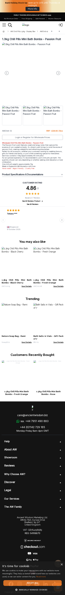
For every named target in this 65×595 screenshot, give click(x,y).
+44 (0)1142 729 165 (32, 427)
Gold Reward (40, 18)
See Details (27, 286)
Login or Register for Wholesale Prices (32, 137)
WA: (34, 421)
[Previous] (52, 31)
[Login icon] (60, 25)
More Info (32, 9)
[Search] (10, 25)
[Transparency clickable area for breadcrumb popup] (19, 31)
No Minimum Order (11, 18)
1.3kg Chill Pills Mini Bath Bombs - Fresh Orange (16, 392)
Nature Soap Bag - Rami (14, 336)
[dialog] (32, 578)
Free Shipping (27, 18)
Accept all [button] (32, 583)
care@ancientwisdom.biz (32, 415)
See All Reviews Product (31, 201)
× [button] (61, 564)
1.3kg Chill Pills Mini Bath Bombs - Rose (48, 392)
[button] (32, 590)
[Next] (59, 31)
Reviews (9, 465)
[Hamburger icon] (4, 25)
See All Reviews (32, 204)
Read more (41, 576)
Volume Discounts (54, 18)
